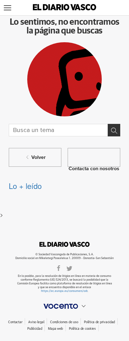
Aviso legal (36, 322)
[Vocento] (64, 306)
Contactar (15, 322)
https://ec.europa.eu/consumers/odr (64, 291)
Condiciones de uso (64, 322)
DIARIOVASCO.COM (64, 244)
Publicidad (34, 328)
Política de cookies (82, 328)
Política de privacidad (99, 322)
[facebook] (58, 268)
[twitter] (69, 268)
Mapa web (55, 328)
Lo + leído (25, 185)
